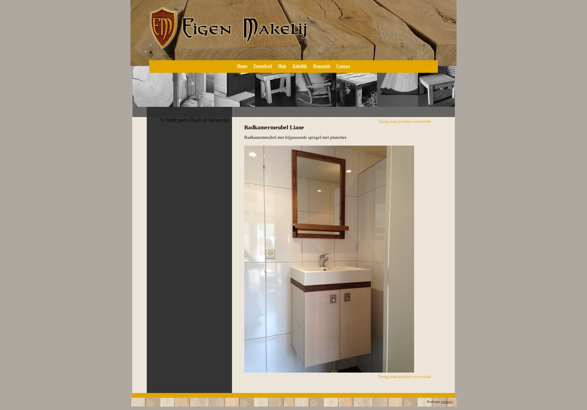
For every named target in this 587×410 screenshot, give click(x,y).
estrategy (447, 402)
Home (242, 66)
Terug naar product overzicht (404, 121)
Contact (343, 66)
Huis (282, 66)
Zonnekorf (262, 66)
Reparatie (321, 66)
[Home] (218, 52)
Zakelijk (299, 66)
